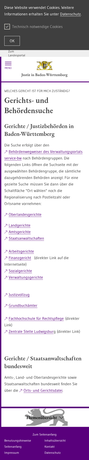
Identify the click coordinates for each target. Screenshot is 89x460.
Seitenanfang (13, 447)
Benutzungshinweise (17, 440)
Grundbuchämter (23, 305)
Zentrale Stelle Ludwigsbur (31, 331)
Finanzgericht (20, 257)
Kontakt (49, 447)
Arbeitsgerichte (21, 251)
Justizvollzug (19, 294)
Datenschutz (70, 14)
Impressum (11, 453)
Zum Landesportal (16, 53)
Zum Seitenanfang (45, 434)
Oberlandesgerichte (25, 214)
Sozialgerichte (20, 270)
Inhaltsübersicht (55, 440)
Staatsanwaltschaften (26, 238)
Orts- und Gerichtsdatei (43, 390)
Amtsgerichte (20, 231)
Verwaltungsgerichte (26, 277)
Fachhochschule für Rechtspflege (36, 318)
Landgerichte (19, 225)
